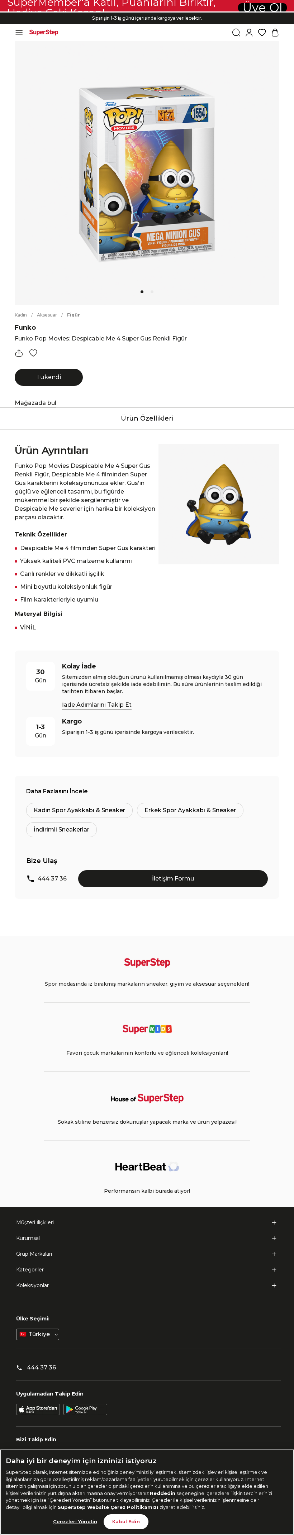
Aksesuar (47, 315)
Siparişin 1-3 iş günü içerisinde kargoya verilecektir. (147, 18)
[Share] (19, 353)
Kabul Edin (125, 1521)
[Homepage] (44, 32)
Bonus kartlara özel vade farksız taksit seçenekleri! (147, 12)
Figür (73, 315)
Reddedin (162, 1493)
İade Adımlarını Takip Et (97, 704)
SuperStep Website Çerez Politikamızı (109, 1507)
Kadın (21, 315)
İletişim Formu (173, 878)
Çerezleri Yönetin (75, 1521)
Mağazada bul (35, 402)
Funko (25, 328)
